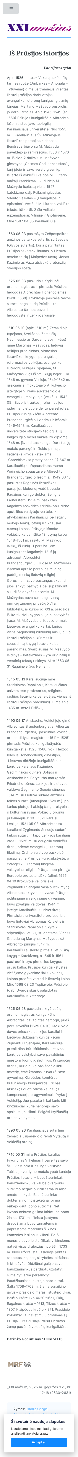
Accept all (39, 1442)
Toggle (11, 10)
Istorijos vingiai (37, 1409)
